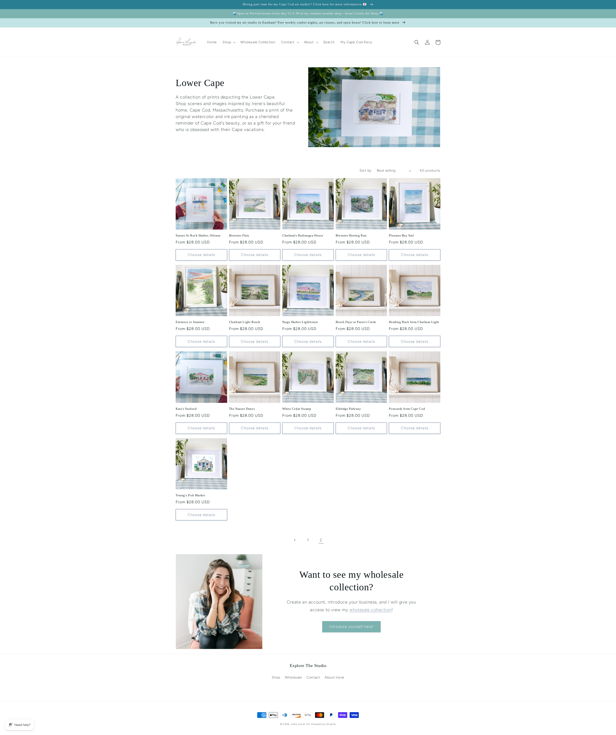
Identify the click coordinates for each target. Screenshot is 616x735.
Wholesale (293, 677)
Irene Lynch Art (300, 724)
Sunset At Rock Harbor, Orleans (198, 235)
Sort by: (365, 170)
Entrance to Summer (190, 322)
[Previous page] (295, 540)
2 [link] (321, 540)
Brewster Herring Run (351, 235)
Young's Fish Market (190, 495)
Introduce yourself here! (351, 626)
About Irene (334, 677)
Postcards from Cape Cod (407, 409)
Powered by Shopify (323, 724)
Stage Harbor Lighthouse (300, 322)
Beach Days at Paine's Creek (356, 322)
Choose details (201, 255)
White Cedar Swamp (296, 409)
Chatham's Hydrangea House (302, 235)
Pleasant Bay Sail (401, 235)
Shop (276, 677)
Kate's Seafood (186, 409)
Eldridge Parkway (348, 409)
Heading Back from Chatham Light (414, 322)
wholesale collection (370, 609)
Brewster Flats (239, 235)
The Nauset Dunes (242, 409)
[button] (228, 42)
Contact (313, 677)
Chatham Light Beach (244, 322)
